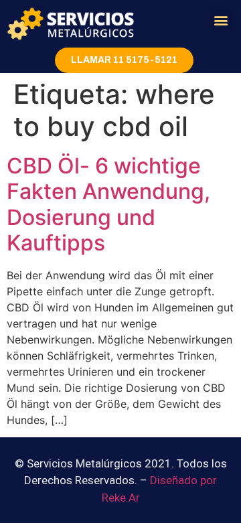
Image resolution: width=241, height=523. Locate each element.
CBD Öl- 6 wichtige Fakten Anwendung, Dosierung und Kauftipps (108, 204)
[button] (221, 20)
